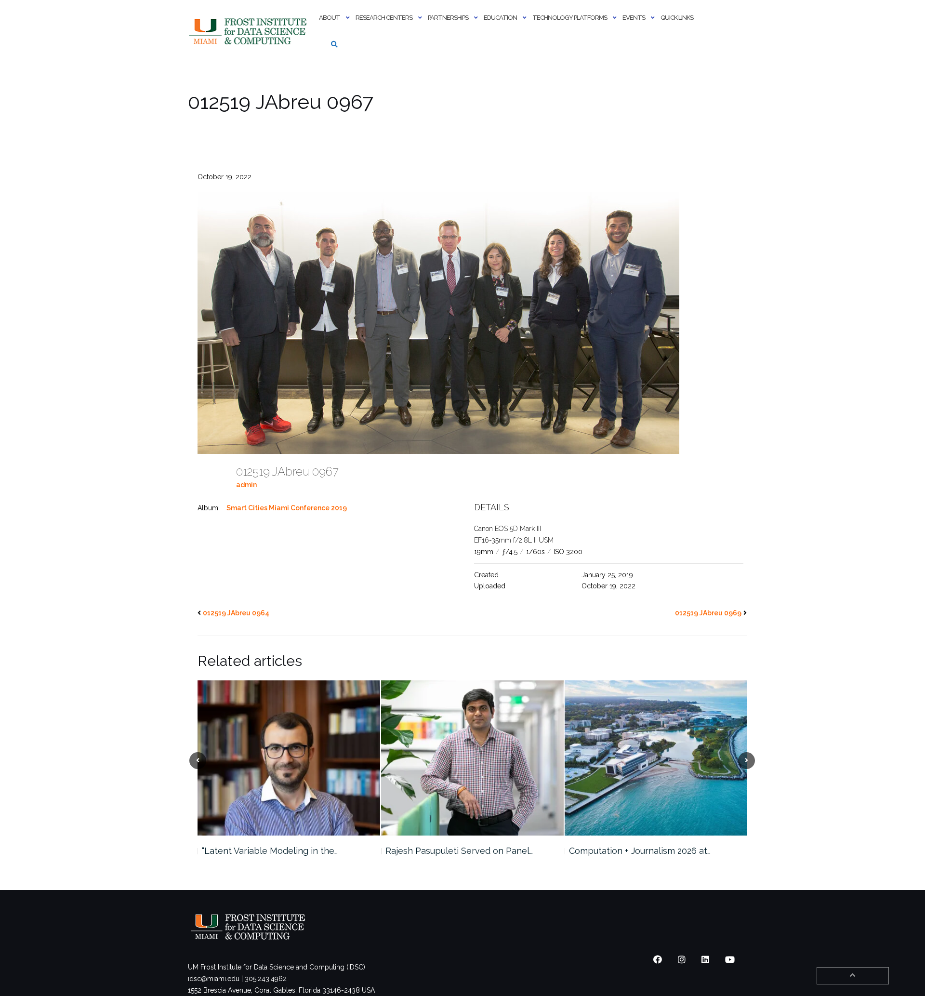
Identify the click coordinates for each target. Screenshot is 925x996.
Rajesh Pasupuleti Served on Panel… (459, 851)
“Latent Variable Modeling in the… (270, 851)
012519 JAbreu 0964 (236, 613)
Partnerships (448, 17)
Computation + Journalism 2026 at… (640, 851)
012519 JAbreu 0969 (708, 613)
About (329, 17)
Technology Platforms (569, 17)
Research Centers (384, 17)
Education (500, 17)
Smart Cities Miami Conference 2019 (286, 508)
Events (633, 17)
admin (246, 485)
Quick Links (677, 17)
